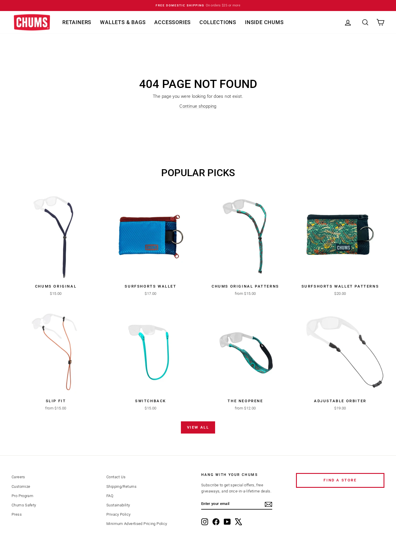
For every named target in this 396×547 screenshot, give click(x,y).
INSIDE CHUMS (264, 22)
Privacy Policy (118, 514)
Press (17, 514)
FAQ (109, 496)
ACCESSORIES (172, 22)
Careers (18, 477)
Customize (21, 486)
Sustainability (118, 505)
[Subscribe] (268, 504)
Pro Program (22, 496)
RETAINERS (76, 22)
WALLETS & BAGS (123, 22)
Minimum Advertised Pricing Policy (136, 523)
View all (198, 427)
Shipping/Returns (121, 486)
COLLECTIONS (217, 22)
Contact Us (116, 477)
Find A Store (340, 480)
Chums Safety (24, 505)
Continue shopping (197, 106)
